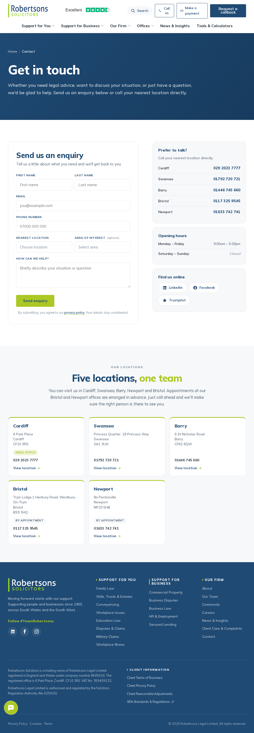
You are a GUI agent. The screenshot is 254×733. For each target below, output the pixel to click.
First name (25, 175)
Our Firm (118, 25)
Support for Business (80, 25)
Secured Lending (162, 624)
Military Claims (107, 636)
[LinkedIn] (12, 631)
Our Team (210, 596)
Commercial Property (166, 592)
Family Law (105, 588)
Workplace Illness (110, 644)
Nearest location (32, 238)
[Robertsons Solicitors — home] (28, 11)
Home (12, 51)
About (207, 588)
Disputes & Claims (110, 628)
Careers (208, 612)
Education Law (108, 620)
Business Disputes (163, 600)
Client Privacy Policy (141, 686)
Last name (84, 175)
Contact (208, 636)
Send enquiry (35, 300)
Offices (143, 25)
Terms (48, 724)
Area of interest (97, 238)
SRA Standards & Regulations (148, 702)
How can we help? (32, 258)
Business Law (160, 608)
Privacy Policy (18, 724)
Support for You (36, 25)
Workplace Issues (110, 612)
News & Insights (175, 25)
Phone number (29, 217)
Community (211, 604)
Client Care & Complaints (222, 628)
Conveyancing (107, 604)
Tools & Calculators (215, 25)
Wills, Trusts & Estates (114, 596)
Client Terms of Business (144, 678)
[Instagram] (36, 631)
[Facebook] (24, 631)
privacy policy (74, 312)
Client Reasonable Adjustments (150, 694)
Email (21, 196)
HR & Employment (163, 616)
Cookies (36, 724)
